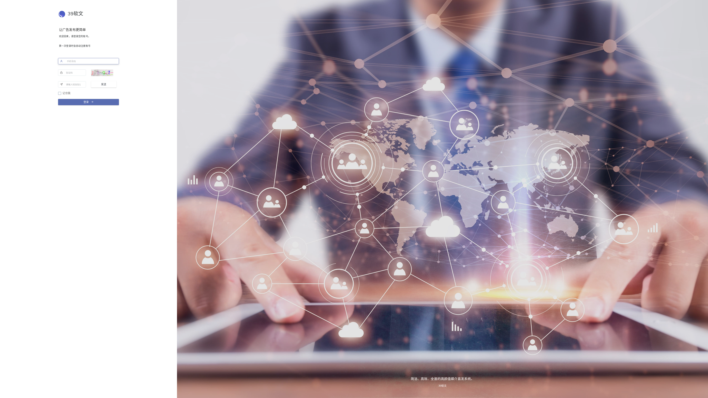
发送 (103, 84)
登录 (87, 102)
